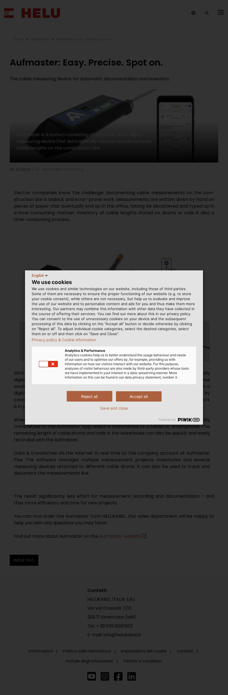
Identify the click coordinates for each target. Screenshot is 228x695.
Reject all (89, 396)
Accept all (139, 396)
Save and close (114, 408)
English (38, 275)
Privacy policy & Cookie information (64, 340)
